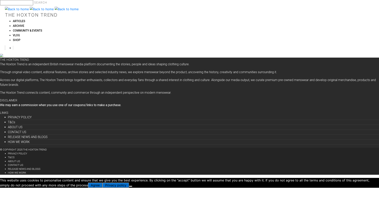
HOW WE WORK (19, 142)
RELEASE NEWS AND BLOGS (28, 137)
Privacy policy (115, 185)
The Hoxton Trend (31, 15)
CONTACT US (17, 132)
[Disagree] (130, 186)
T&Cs (11, 122)
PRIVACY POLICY (20, 117)
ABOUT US (15, 127)
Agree (95, 185)
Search (40, 2)
